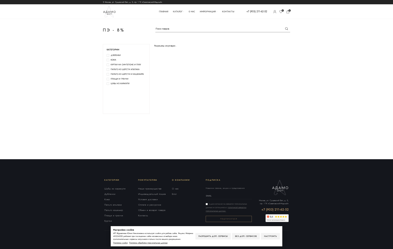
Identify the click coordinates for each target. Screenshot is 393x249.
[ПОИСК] (286, 28)
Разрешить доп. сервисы (213, 236)
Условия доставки (148, 199)
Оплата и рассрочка (149, 204)
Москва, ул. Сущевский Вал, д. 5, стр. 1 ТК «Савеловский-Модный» (274, 202)
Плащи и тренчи (113, 215)
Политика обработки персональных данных (148, 242)
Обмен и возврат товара (151, 210)
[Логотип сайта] (109, 11)
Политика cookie (120, 242)
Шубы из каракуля (115, 188)
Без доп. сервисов (246, 236)
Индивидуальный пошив (152, 194)
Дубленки (109, 194)
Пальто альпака (113, 204)
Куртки (108, 220)
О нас (175, 188)
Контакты (143, 215)
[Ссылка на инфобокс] (257, 11)
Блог (174, 194)
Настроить (270, 236)
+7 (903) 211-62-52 (275, 209)
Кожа (107, 199)
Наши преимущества (149, 188)
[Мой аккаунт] (275, 12)
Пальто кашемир (113, 210)
